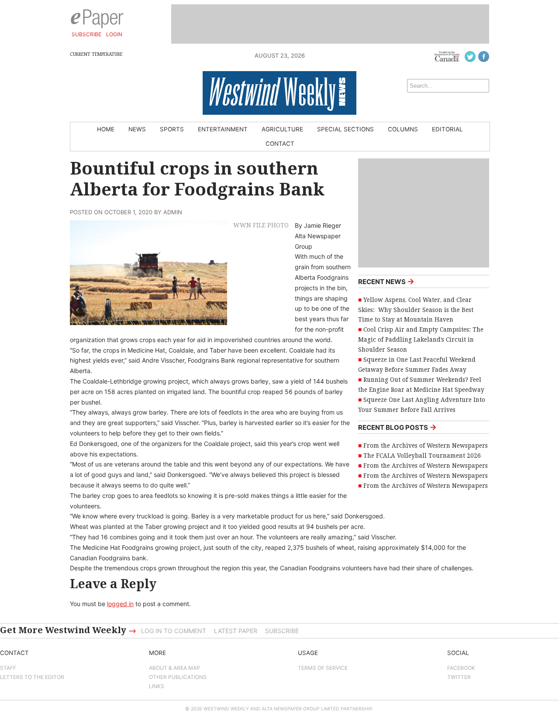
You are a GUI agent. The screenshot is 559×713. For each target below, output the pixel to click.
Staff (8, 668)
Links (156, 686)
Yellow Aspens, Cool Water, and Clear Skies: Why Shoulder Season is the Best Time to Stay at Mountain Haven (415, 309)
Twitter (459, 677)
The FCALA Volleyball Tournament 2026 (422, 455)
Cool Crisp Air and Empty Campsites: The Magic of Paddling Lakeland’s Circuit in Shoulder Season (420, 339)
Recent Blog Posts (397, 427)
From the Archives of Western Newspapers (425, 445)
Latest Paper (235, 630)
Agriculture (282, 129)
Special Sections (345, 129)
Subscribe (86, 34)
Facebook (461, 668)
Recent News (386, 281)
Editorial (447, 129)
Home (105, 129)
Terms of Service (323, 668)
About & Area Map (174, 668)
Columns (403, 129)
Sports (172, 129)
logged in (120, 603)
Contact (280, 143)
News (137, 129)
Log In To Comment (173, 630)
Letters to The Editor (32, 677)
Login (114, 34)
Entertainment (223, 129)
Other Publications (178, 677)
